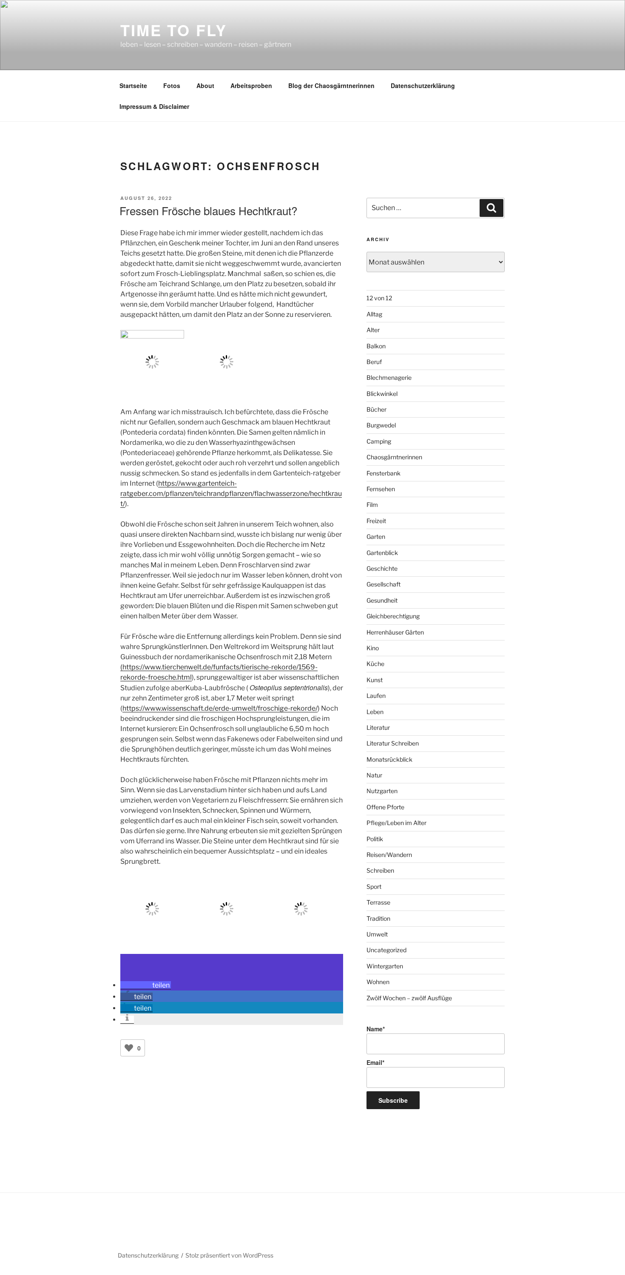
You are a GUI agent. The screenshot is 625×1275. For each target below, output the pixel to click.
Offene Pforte (385, 807)
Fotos (171, 85)
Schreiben (380, 870)
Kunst (374, 679)
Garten (375, 536)
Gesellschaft (383, 584)
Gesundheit (382, 600)
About (205, 85)
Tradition (378, 918)
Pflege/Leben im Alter (396, 822)
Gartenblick (382, 552)
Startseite (133, 85)
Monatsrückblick (389, 759)
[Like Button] (128, 1048)
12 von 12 (379, 298)
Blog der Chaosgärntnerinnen (331, 85)
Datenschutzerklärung (423, 85)
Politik (374, 838)
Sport (373, 886)
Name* (375, 1029)
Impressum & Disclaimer (154, 106)
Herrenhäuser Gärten (395, 632)
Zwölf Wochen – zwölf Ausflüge (409, 998)
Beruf (374, 361)
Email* (375, 1062)
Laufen (376, 695)
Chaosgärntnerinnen (394, 457)
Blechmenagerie (389, 377)
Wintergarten (384, 966)
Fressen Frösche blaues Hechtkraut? (208, 210)
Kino (372, 648)
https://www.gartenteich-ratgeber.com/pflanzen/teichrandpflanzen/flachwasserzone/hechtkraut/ (231, 493)
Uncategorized (386, 949)
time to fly (173, 30)
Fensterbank (383, 473)
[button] (145, 985)
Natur (374, 775)
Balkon (376, 346)
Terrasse (378, 902)
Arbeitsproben (251, 85)
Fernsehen (380, 488)
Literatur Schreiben (392, 743)
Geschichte (382, 568)
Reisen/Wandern (389, 854)
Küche (375, 663)
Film (372, 504)
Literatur (378, 727)
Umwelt (377, 934)
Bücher (376, 409)
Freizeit (376, 520)
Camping (378, 441)
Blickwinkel (382, 393)
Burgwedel (381, 425)
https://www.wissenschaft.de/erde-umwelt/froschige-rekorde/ (220, 708)
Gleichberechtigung (393, 616)
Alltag (374, 314)
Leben (375, 711)
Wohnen (377, 981)
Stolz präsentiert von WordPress (229, 1255)
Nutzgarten (382, 790)
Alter (373, 329)
